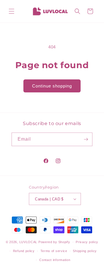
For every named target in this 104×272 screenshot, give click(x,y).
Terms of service (53, 251)
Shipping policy (85, 251)
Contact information (54, 260)
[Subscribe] (85, 139)
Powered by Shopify (54, 242)
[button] (11, 11)
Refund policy (24, 251)
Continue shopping (52, 85)
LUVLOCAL (28, 242)
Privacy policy (87, 242)
